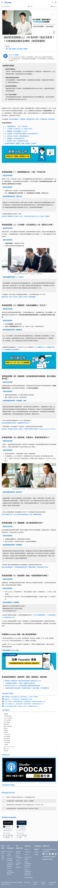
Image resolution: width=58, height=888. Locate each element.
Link (3, 820)
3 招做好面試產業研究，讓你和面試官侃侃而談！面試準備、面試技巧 (22, 808)
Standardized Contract (52, 883)
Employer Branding (9, 859)
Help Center (28, 857)
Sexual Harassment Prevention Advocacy (28, 864)
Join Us (27, 854)
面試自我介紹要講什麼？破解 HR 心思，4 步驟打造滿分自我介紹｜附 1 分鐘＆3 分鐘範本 (26, 216)
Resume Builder (18, 852)
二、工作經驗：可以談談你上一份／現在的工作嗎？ (19, 129)
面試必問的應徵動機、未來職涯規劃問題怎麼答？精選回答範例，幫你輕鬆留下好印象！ (25, 567)
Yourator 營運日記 (8, 718)
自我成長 (6, 732)
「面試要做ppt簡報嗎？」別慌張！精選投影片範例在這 (20, 683)
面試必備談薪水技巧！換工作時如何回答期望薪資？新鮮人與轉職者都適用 (22, 514)
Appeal (26, 859)
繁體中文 (36, 849)
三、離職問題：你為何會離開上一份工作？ (16, 131)
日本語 (36, 854)
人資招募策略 (7, 742)
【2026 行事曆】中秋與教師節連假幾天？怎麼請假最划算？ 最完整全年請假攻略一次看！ (25, 701)
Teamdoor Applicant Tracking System (10, 865)
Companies (6, 6)
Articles (54, 6)
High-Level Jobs (2, 857)
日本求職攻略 (7, 736)
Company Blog (18, 863)
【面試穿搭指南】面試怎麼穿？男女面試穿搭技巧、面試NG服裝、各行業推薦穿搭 (27, 688)
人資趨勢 (6, 744)
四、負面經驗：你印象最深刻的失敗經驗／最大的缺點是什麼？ (22, 134)
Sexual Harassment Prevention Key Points (28, 872)
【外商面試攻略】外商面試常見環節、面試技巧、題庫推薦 (20, 801)
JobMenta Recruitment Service (10, 872)
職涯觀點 (6, 730)
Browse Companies (19, 857)
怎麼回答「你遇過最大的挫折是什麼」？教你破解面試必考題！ (21, 797)
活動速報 (6, 714)
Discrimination (29, 877)
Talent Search (9, 855)
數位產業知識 (7, 738)
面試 (7, 48)
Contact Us (28, 852)
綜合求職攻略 (7, 722)
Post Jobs (10, 851)
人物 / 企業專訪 (7, 720)
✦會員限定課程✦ (8, 716)
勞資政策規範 (7, 740)
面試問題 (25, 48)
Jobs (31, 6)
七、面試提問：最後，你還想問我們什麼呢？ (17, 141)
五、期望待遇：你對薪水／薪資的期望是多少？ (17, 136)
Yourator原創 (19, 48)
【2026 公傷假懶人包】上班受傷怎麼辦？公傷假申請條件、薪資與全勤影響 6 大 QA (23, 704)
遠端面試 (14, 48)
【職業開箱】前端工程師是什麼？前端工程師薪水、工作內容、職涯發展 (21, 697)
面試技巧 (8, 46)
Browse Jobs (3, 852)
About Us (27, 849)
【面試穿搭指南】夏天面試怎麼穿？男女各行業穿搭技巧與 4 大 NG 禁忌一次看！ (25, 804)
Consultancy (27, 882)
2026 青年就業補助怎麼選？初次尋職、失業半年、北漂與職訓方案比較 (20, 706)
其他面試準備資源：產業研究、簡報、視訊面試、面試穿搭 (20, 143)
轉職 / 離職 (6, 724)
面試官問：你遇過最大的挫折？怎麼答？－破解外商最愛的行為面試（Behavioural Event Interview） (29, 429)
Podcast (18, 867)
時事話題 (6, 750)
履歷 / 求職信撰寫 (8, 726)
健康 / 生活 (6, 748)
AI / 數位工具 (7, 734)
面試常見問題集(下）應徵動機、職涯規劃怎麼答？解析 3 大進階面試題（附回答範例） (32, 119)
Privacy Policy (43, 883)
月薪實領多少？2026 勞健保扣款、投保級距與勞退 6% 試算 (18, 699)
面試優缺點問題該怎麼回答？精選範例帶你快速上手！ (16, 423)
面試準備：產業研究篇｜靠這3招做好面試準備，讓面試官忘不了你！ (23, 681)
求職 (10, 48)
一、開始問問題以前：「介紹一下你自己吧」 (16, 126)
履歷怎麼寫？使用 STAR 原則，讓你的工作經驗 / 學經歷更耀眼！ (19, 297)
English (36, 852)
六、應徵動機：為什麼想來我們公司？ (15, 138)
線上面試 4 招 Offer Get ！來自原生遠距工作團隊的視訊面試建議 (22, 685)
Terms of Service (35, 883)
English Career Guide (9, 746)
